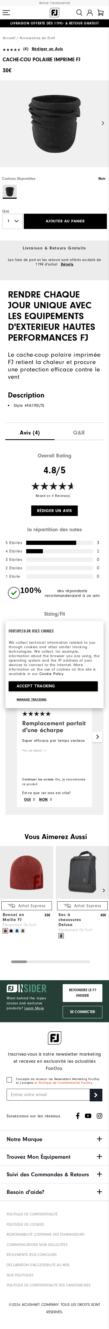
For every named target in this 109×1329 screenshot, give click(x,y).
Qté (6, 211)
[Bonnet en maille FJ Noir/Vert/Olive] (22, 930)
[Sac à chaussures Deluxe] (82, 898)
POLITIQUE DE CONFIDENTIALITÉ (32, 1214)
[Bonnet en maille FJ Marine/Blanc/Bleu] (17, 930)
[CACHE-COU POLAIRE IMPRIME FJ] (54, 128)
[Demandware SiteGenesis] (54, 12)
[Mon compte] (90, 12)
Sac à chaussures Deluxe (69, 919)
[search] (79, 12)
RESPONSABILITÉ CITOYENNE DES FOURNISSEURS (45, 1234)
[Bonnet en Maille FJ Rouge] (5, 930)
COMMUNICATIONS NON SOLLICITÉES (37, 1245)
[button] (6, 12)
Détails (67, 264)
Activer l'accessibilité (54, 3)
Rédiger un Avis (47, 49)
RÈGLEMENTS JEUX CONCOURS (32, 1255)
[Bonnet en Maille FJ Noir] (11, 930)
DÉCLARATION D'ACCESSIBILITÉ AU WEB (38, 1265)
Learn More (34, 1008)
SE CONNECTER (82, 1012)
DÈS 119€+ (37, 23)
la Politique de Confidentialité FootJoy (63, 1083)
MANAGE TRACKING (32, 699)
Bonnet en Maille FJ (13, 917)
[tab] (100, 12)
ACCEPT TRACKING (36, 686)
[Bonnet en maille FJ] (26, 898)
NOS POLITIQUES (20, 1275)
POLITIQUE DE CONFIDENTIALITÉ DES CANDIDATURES (48, 1285)
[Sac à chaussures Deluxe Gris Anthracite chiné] (61, 935)
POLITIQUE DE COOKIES (25, 1224)
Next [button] (103, 123)
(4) (25, 49)
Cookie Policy (51, 674)
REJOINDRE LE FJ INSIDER (82, 993)
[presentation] (29, 431)
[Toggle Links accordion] (54, 1139)
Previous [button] (6, 123)
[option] (54, 128)
